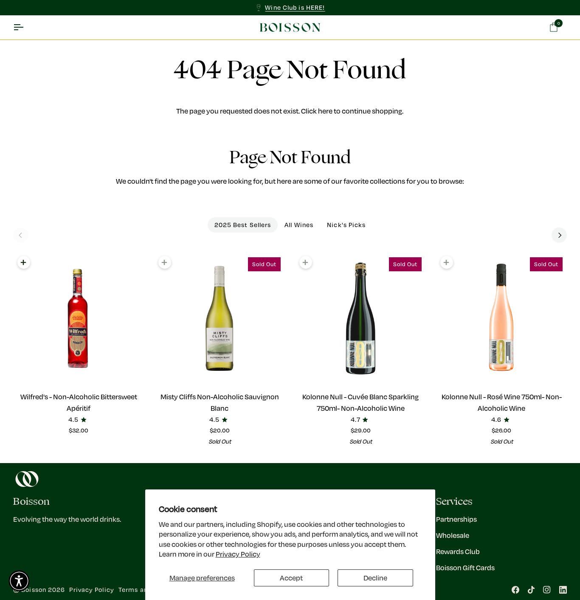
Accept (291, 578)
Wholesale (452, 535)
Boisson (33, 589)
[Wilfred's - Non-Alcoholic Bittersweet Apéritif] (78, 318)
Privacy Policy (238, 554)
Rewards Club (458, 551)
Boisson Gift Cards (465, 567)
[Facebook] (515, 590)
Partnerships (456, 519)
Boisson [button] (31, 501)
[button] (19, 580)
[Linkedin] (563, 590)
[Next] (559, 235)
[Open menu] (26, 27)
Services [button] (454, 501)
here (325, 111)
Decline (375, 578)
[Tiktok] (531, 590)
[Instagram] (547, 590)
